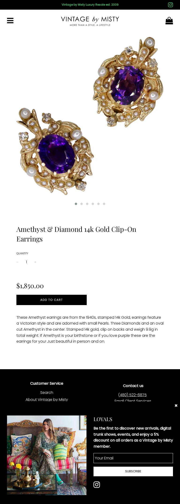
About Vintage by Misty (47, 399)
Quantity (22, 253)
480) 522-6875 (133, 395)
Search (46, 392)
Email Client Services (133, 401)
